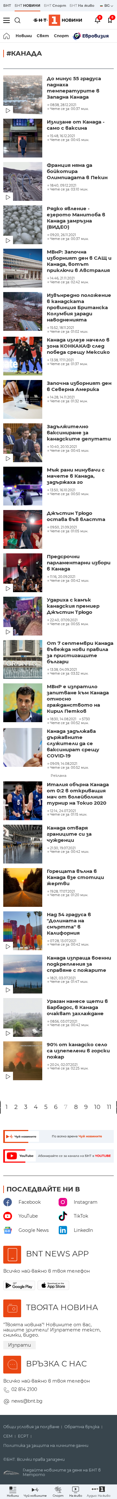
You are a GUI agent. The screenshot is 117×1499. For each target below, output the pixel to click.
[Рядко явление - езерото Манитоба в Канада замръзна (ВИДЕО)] (23, 225)
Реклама (58, 775)
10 (97, 1107)
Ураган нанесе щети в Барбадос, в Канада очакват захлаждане (77, 1007)
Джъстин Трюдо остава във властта (76, 516)
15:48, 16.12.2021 (62, 136)
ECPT (23, 1436)
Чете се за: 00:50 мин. (69, 494)
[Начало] (7, 35)
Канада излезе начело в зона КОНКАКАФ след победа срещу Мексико (78, 346)
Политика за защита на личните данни (45, 1445)
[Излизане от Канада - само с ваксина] (23, 139)
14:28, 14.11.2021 (62, 397)
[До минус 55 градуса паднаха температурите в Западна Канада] (23, 95)
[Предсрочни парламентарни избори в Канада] (23, 573)
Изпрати (19, 1345)
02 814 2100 (24, 1389)
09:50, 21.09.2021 (63, 527)
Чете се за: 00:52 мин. (69, 723)
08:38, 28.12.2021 (63, 105)
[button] (98, 1491)
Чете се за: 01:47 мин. (69, 982)
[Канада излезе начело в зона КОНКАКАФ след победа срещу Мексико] (23, 357)
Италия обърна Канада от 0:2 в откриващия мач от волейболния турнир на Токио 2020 (78, 793)
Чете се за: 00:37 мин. (69, 109)
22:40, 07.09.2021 (64, 620)
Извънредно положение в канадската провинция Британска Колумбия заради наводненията (79, 307)
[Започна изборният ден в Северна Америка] (23, 400)
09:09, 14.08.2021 (63, 764)
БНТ (7, 5)
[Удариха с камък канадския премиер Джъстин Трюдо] (23, 617)
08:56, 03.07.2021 (63, 1022)
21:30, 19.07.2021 (63, 848)
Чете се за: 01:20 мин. (69, 895)
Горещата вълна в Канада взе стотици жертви (75, 877)
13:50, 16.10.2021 (62, 490)
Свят (43, 35)
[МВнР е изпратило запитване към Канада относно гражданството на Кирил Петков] (23, 703)
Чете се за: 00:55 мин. (69, 624)
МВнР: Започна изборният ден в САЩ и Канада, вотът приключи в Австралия (79, 261)
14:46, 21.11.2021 (62, 278)
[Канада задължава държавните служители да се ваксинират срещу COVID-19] (23, 748)
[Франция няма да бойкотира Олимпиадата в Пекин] (23, 182)
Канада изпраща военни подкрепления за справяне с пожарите (79, 964)
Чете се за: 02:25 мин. (69, 1068)
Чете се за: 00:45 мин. (69, 140)
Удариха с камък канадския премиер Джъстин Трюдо (73, 606)
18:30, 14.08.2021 (63, 719)
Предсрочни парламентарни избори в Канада (78, 562)
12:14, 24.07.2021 (63, 811)
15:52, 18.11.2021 (62, 328)
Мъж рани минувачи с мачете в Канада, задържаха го (76, 476)
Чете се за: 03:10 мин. (69, 189)
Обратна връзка (81, 1427)
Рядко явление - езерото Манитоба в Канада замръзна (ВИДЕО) (76, 217)
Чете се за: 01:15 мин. (68, 815)
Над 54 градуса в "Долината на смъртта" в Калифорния (69, 923)
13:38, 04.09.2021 (63, 670)
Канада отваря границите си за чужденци (69, 834)
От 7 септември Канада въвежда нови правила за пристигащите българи (80, 652)
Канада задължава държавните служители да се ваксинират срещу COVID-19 (73, 743)
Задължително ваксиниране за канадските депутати (79, 432)
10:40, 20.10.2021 (63, 447)
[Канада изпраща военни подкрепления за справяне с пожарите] (23, 975)
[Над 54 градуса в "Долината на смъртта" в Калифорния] (23, 931)
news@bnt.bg (27, 1401)
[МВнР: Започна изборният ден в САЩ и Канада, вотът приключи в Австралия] (23, 269)
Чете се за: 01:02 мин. (69, 332)
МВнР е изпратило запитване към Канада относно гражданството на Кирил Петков (78, 698)
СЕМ (8, 1436)
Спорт (61, 35)
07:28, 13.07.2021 (63, 941)
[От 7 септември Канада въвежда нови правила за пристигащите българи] (23, 660)
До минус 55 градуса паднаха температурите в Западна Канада (74, 87)
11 (109, 1107)
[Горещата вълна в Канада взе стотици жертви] (23, 888)
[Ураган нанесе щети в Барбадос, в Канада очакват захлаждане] (23, 1018)
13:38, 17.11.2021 (62, 360)
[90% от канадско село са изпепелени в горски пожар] (23, 1061)
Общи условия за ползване (31, 1427)
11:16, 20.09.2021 (62, 577)
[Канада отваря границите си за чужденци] (23, 845)
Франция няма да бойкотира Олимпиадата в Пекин (77, 171)
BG (107, 5)
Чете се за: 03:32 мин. (69, 674)
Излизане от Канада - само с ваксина (76, 125)
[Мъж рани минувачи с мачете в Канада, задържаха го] (23, 487)
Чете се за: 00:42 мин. (69, 581)
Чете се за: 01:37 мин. (69, 364)
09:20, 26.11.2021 (63, 235)
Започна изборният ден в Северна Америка (79, 386)
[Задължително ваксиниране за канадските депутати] (23, 443)
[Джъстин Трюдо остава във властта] (23, 530)
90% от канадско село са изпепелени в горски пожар (78, 1050)
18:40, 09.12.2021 (63, 186)
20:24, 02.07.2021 (64, 1065)
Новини (24, 35)
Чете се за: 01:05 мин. (69, 531)
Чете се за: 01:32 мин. (69, 401)
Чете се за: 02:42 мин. (69, 282)
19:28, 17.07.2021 (62, 892)
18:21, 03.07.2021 (63, 978)
